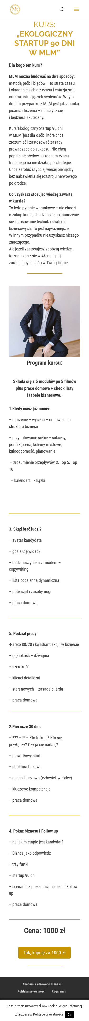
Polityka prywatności (32, 991)
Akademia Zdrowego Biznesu (42, 984)
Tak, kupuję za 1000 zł (44, 952)
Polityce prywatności (48, 1014)
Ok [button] (69, 1014)
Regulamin (59, 991)
